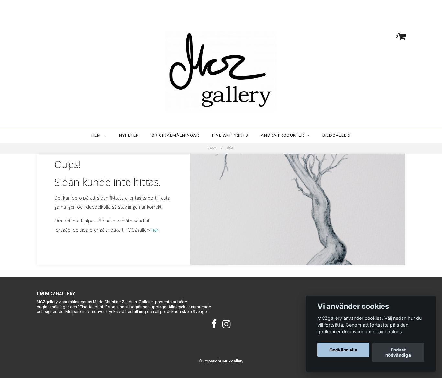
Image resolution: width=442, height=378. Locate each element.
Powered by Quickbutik (221, 366)
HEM (97, 135)
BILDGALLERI (336, 135)
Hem (215, 148)
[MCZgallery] (220, 71)
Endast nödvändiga (398, 352)
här (154, 230)
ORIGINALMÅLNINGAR (175, 135)
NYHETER (129, 135)
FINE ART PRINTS (230, 135)
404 (230, 148)
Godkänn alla (343, 349)
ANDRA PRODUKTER (284, 135)
